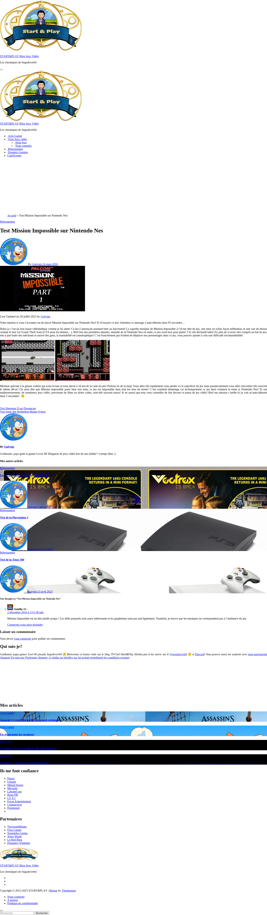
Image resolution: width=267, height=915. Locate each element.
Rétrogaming (15, 149)
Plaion (11, 778)
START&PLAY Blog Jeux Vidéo (19, 56)
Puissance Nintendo (18, 843)
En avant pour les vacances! (17, 734)
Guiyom (37, 264)
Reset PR (12, 794)
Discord (199, 654)
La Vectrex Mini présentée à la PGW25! (24, 475)
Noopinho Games (17, 833)
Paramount (13, 807)
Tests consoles (23, 145)
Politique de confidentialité (22, 903)
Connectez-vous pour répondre (25, 624)
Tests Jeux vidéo (17, 139)
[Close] (1, 910)
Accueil (11, 215)
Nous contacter (16, 896)
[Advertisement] (133, 185)
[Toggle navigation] (1, 69)
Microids (12, 788)
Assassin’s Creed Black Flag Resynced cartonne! (30, 720)
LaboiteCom (14, 791)
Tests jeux (21, 142)
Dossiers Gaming (17, 152)
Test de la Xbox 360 (12, 559)
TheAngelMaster (17, 826)
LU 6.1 (11, 798)
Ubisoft (11, 781)
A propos (12, 900)
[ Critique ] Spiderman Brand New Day (24, 762)
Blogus (53, 890)
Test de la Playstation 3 (14, 517)
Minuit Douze (15, 785)
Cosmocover (14, 804)
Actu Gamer (14, 135)
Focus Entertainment (19, 801)
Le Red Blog (14, 839)
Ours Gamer (14, 829)
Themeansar (69, 890)
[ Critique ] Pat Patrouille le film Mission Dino (28, 748)
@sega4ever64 (178, 654)
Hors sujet (6, 741)
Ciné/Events (14, 155)
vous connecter (22, 638)
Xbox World (14, 836)
